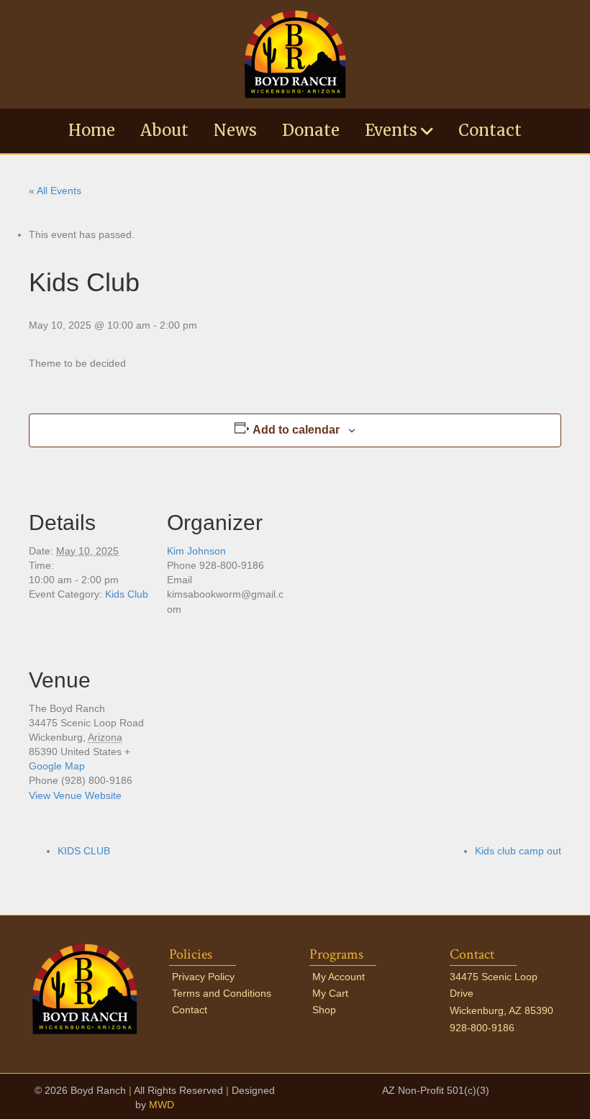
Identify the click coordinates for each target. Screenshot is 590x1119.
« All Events (55, 190)
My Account (338, 976)
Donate (311, 130)
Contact (490, 130)
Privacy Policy (203, 976)
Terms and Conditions (221, 993)
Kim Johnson (196, 551)
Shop (324, 1009)
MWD (161, 1104)
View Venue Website (75, 795)
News (235, 130)
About (164, 130)
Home (91, 130)
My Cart (330, 993)
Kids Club (126, 594)
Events (391, 130)
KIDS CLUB (84, 851)
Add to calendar (296, 430)
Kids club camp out (518, 851)
